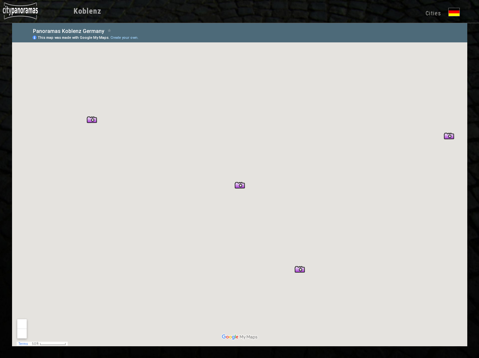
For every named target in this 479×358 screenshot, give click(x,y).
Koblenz (87, 11)
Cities (433, 13)
